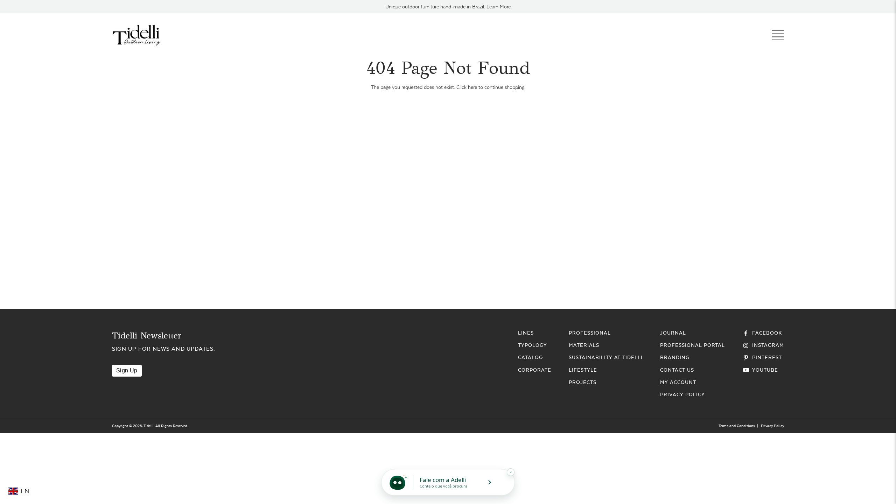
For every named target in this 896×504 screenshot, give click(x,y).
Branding (675, 357)
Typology (532, 345)
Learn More (498, 6)
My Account (678, 382)
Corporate (534, 370)
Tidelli (149, 426)
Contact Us (677, 370)
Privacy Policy (682, 394)
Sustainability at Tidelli (606, 357)
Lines (526, 333)
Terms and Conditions (737, 426)
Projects (582, 382)
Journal (673, 333)
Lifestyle (583, 370)
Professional (590, 333)
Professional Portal (692, 345)
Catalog (530, 357)
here (472, 87)
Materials (584, 345)
